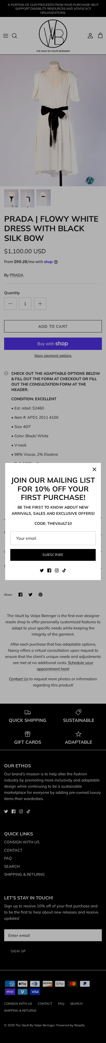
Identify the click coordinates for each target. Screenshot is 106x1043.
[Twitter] (42, 570)
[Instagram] (57, 570)
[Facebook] (49, 570)
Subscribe (52, 555)
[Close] (94, 469)
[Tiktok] (64, 570)
